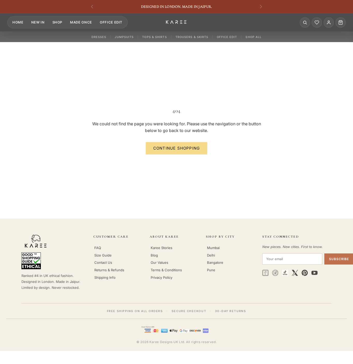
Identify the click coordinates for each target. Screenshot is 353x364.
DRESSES (98, 37)
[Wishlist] (317, 22)
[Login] (329, 22)
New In (38, 22)
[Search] (305, 22)
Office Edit (111, 22)
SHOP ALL (253, 37)
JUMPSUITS (124, 37)
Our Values (159, 262)
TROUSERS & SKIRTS (192, 37)
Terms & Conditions (166, 270)
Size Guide (103, 255)
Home (18, 22)
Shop (57, 22)
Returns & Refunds (109, 270)
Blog (154, 255)
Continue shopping (176, 148)
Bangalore (215, 262)
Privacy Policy (161, 277)
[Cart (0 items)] (340, 22)
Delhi (211, 255)
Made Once (81, 22)
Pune (211, 270)
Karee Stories (161, 248)
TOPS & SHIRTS (154, 37)
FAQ (97, 248)
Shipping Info (105, 277)
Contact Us (103, 262)
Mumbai (213, 248)
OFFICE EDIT (227, 37)
